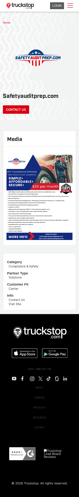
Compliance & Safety (23, 266)
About (39, 387)
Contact (39, 427)
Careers (39, 397)
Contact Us (16, 109)
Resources (39, 417)
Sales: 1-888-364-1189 (39, 369)
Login (57, 5)
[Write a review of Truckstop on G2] (22, 453)
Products (39, 407)
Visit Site (15, 304)
